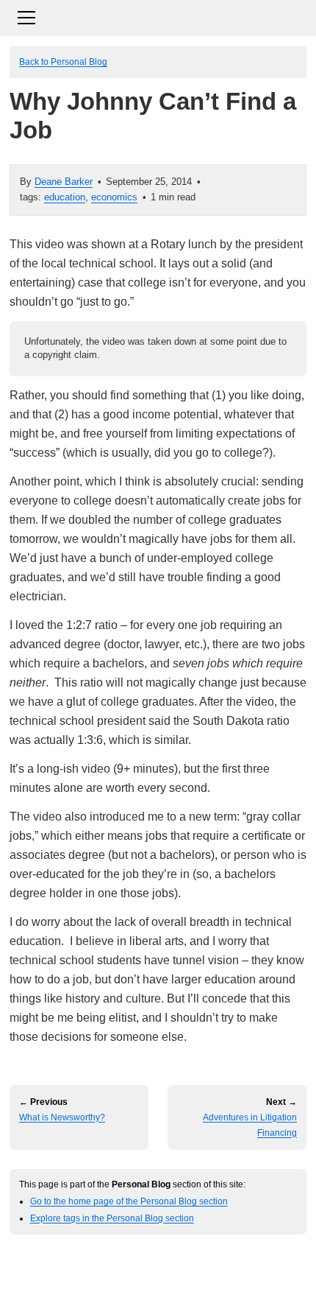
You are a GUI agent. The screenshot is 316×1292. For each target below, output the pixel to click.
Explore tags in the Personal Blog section (112, 1218)
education (64, 197)
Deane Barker (64, 181)
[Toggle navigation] (158, 16)
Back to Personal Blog (63, 61)
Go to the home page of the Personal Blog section (129, 1201)
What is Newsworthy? (62, 1117)
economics (114, 197)
